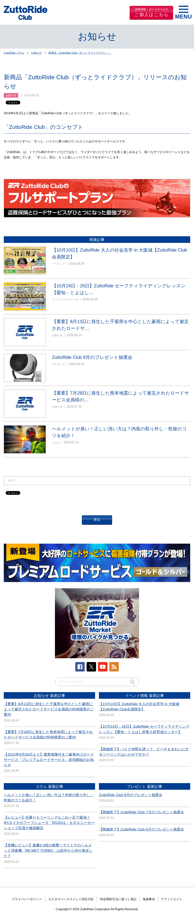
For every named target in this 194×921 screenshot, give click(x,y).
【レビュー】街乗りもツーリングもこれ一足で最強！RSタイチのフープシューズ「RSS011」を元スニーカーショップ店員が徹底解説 (49, 822)
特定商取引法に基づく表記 (118, 899)
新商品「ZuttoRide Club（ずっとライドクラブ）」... (79, 52)
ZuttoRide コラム (14, 52)
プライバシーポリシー (27, 899)
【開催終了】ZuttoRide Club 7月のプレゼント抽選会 (141, 812)
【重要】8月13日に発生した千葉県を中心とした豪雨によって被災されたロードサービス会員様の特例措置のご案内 (49, 709)
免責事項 (149, 899)
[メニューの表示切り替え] (183, 13)
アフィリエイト (171, 899)
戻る (97, 520)
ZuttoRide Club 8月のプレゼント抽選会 (130, 795)
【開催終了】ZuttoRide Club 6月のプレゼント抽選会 (141, 829)
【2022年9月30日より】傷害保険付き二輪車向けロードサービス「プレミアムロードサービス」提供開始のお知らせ (49, 759)
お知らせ (36, 52)
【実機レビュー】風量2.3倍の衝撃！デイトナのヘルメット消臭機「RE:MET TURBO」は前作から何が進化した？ (48, 850)
